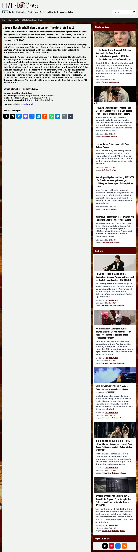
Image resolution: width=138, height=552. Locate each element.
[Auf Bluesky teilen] (19, 116)
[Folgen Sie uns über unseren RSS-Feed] (124, 546)
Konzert (104, 305)
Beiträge (5, 12)
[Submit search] (134, 12)
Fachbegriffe (51, 12)
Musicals (122, 531)
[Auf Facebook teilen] (31, 116)
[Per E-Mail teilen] (64, 116)
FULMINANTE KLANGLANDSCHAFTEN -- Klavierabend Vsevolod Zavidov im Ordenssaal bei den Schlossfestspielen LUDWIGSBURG (115, 277)
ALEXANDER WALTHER (111, 300)
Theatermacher (33, 12)
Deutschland (16, 93)
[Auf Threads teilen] (12, 116)
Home (3, 20)
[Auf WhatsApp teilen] (51, 116)
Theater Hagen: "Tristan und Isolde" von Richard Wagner (112, 145)
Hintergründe (21, 12)
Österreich (105, 82)
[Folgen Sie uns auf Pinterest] (111, 546)
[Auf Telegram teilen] (57, 116)
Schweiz (104, 136)
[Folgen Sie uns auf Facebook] (118, 546)
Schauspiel (24, 93)
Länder (115, 305)
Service (43, 12)
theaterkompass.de (28, 104)
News (30, 93)
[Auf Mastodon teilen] (25, 116)
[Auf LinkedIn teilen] (38, 116)
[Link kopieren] (70, 116)
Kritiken (12, 12)
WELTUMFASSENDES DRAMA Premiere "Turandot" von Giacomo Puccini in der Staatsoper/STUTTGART (112, 389)
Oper (114, 170)
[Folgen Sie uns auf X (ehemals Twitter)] (105, 546)
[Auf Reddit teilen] (44, 116)
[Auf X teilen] (6, 116)
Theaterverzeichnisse (65, 12)
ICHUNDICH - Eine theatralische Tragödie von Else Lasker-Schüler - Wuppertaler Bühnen (115, 218)
